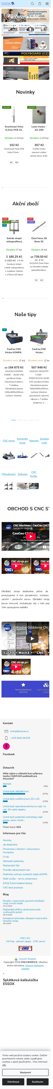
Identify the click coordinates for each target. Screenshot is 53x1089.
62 (41, 280)
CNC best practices (13, 887)
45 (11, 162)
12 (26, 187)
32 (36, 280)
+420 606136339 (20, 737)
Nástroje (33, 440)
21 (44, 187)
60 (16, 162)
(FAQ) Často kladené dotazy (17, 883)
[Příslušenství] (8, 486)
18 (38, 187)
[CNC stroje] (8, 455)
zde (4, 1065)
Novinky (7, 840)
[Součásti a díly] (44, 455)
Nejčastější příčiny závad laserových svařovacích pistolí (21, 910)
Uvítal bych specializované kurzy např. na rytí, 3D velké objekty (24, 808)
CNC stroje (9, 440)
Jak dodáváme (10, 844)
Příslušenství (9, 474)
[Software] (22, 486)
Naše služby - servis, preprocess (20, 878)
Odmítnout (13, 1081)
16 (34, 187)
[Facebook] (6, 746)
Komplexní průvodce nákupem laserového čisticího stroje (25, 919)
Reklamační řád (11, 865)
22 (46, 187)
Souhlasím (37, 1081)
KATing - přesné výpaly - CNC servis (25, 941)
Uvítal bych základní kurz (16, 791)
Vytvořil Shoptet (27, 959)
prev (3, 123)
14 (30, 187)
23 (48, 187)
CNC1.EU (25, 938)
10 (22, 187)
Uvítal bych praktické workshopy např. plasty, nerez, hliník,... (23, 818)
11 (24, 187)
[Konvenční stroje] (22, 455)
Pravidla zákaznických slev (16, 870)
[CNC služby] (34, 486)
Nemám (7, 783)
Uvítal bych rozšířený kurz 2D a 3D (21, 799)
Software (23, 474)
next (47, 123)
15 (32, 187)
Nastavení (25, 1072)
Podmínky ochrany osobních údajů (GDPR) (25, 874)
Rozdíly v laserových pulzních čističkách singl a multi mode (23, 902)
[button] (10, 22)
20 (42, 187)
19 (40, 187)
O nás (6, 856)
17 (36, 187)
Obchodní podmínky (13, 861)
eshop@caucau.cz (19, 731)
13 (28, 187)
